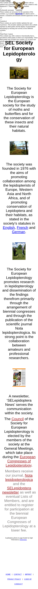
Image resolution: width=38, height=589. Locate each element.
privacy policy (14, 579)
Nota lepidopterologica (19, 477)
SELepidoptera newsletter (16, 490)
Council (18, 419)
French (22, 227)
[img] (19, 6)
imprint (28, 574)
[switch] (1, 19)
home (8, 574)
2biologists (23, 540)
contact (18, 574)
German (18, 232)
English (9, 227)
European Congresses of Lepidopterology (21, 461)
